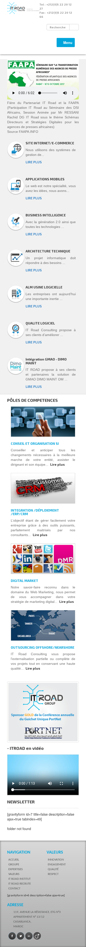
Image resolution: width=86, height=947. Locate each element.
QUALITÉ (53, 869)
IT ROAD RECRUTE (19, 883)
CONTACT (14, 888)
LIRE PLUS (34, 162)
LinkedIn (29, 936)
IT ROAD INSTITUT (19, 878)
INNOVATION (56, 859)
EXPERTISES (15, 869)
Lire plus (57, 464)
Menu (67, 43)
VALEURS (13, 874)
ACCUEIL (13, 859)
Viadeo (37, 936)
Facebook (12, 936)
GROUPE (13, 864)
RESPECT (53, 874)
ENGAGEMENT (57, 864)
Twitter (20, 936)
